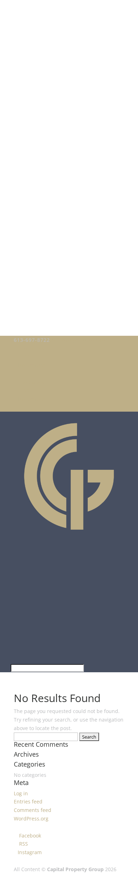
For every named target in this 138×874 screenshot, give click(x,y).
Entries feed (28, 801)
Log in (21, 793)
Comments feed (32, 810)
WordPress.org (31, 818)
